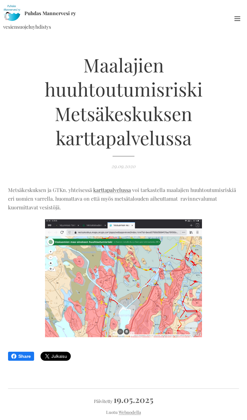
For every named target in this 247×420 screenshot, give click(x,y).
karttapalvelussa (112, 189)
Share (24, 356)
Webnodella (130, 412)
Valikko (237, 18)
